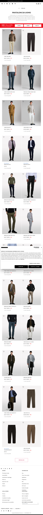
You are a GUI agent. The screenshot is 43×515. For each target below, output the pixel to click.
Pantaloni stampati (27, 306)
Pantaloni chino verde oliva (9, 235)
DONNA (19, 25)
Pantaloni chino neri (27, 377)
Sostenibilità (4, 475)
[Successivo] (33, 1)
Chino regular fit (7, 127)
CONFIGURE (20, 266)
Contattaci (24, 489)
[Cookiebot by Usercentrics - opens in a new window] (34, 247)
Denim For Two (5, 481)
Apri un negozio (25, 495)
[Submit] (38, 503)
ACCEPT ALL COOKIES (35, 266)
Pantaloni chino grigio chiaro (29, 235)
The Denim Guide (5, 473)
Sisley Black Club (25, 483)
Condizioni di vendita (6, 497)
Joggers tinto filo (7, 377)
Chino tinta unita (7, 56)
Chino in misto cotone (28, 127)
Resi (22, 481)
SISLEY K (37, 25)
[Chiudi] (41, 1)
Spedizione (24, 477)
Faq (22, 473)
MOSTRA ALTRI (21, 460)
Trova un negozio (25, 493)
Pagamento (24, 479)
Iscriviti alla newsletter (26, 500)
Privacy (3, 493)
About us (4, 479)
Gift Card (24, 485)
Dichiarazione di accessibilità (8, 502)
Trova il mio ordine (25, 475)
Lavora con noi (25, 497)
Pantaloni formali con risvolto (10, 306)
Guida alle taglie (25, 487)
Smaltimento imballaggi (6, 477)
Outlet (3, 483)
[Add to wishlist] (3, 30)
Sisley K (3, 485)
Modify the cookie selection (35, 263)
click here (22, 259)
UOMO (28, 25)
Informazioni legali (5, 500)
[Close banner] (41, 247)
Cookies (3, 495)
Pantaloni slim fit (7, 164)
